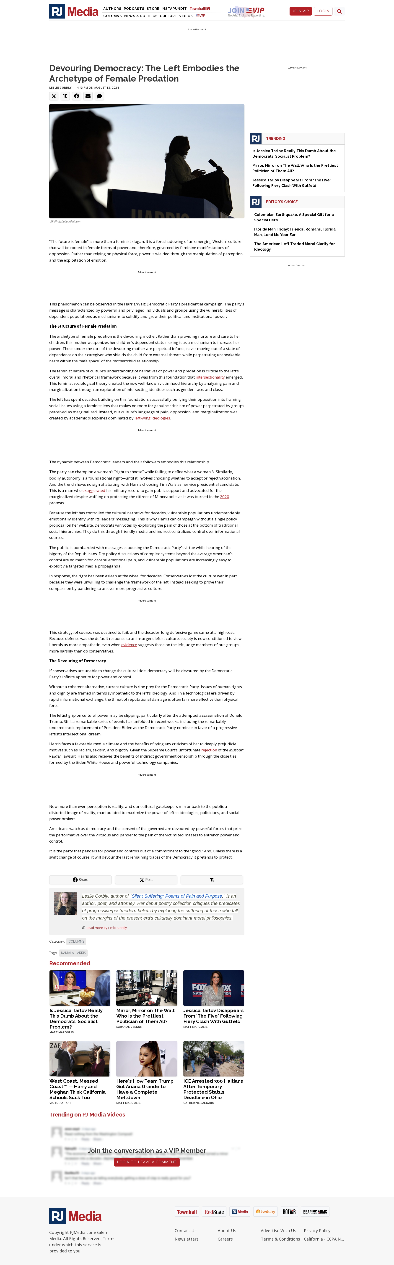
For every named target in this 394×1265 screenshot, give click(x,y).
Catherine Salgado (198, 1103)
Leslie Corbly (60, 88)
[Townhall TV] (201, 8)
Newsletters (187, 1239)
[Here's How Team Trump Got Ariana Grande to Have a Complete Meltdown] (146, 1058)
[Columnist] (67, 903)
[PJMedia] (73, 11)
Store (153, 9)
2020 (224, 496)
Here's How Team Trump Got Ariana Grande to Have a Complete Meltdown (145, 1089)
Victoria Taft (60, 1103)
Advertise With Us (278, 1230)
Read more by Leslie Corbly (106, 928)
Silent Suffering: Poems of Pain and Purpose (177, 896)
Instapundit (174, 9)
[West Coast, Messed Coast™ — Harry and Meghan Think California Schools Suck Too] (79, 1058)
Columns (112, 16)
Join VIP (301, 11)
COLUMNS (76, 941)
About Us (227, 1230)
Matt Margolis (61, 1032)
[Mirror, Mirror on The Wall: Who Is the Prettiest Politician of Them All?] (146, 987)
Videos (186, 16)
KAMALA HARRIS (73, 953)
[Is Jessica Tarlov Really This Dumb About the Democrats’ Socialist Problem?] (79, 987)
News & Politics (141, 16)
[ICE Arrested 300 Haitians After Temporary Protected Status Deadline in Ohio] (213, 1058)
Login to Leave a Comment (147, 1162)
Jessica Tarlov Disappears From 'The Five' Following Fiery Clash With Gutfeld (213, 1016)
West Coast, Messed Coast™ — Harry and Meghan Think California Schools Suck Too (77, 1089)
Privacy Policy (317, 1230)
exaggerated (94, 490)
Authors (112, 9)
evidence (129, 644)
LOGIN (323, 11)
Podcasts (134, 9)
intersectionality (210, 377)
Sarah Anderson (129, 1027)
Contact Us (186, 1230)
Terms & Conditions (280, 1239)
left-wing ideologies (152, 418)
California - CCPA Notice (324, 1239)
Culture (168, 16)
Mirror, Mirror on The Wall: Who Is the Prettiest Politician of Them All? (145, 1016)
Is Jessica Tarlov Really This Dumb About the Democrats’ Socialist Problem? (75, 1019)
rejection (209, 750)
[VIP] (200, 16)
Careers (225, 1239)
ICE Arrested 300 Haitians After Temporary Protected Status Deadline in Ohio (213, 1089)
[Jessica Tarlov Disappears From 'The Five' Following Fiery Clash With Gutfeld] (213, 987)
